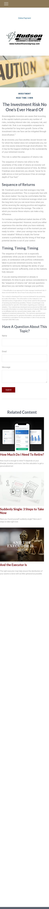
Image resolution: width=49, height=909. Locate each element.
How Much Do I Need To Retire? (22, 454)
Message (6, 367)
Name (4, 336)
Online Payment (24, 18)
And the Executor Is (13, 565)
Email (4, 351)
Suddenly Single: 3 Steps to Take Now (22, 511)
